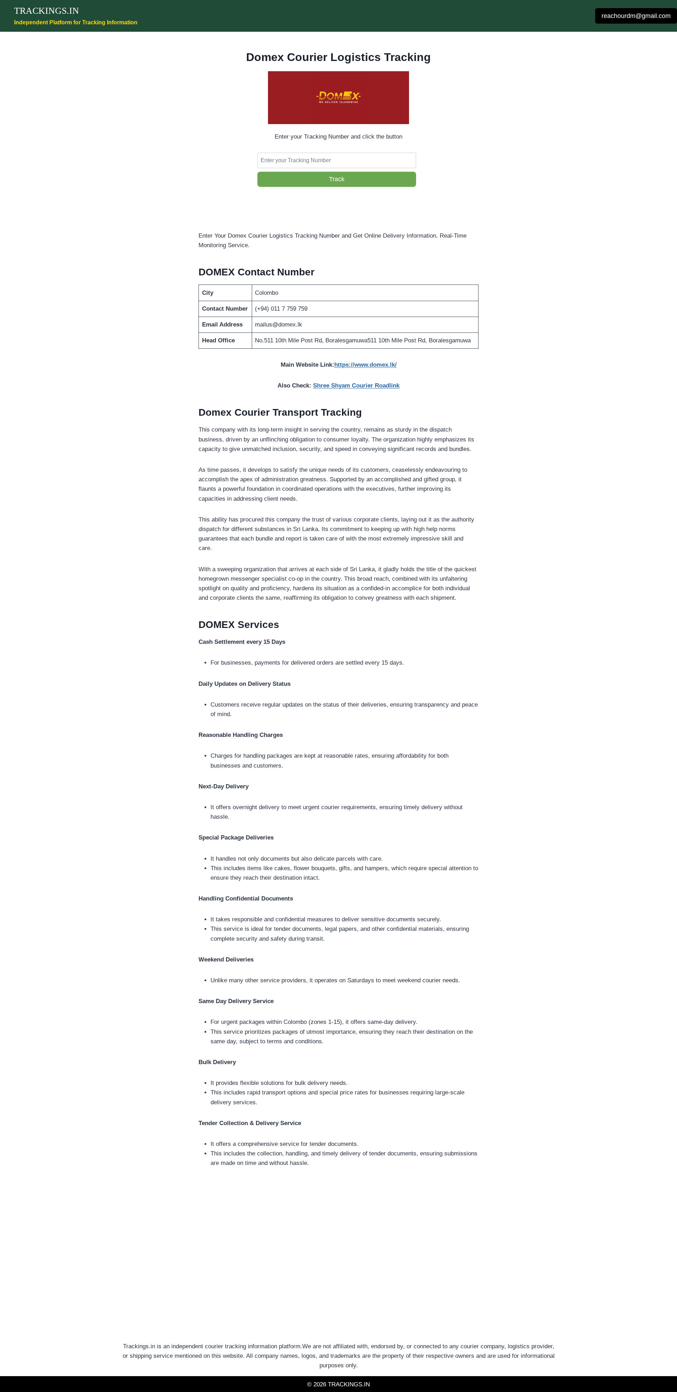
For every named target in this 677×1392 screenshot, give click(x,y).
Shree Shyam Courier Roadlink (356, 385)
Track (336, 179)
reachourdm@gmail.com (636, 15)
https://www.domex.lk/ (365, 364)
